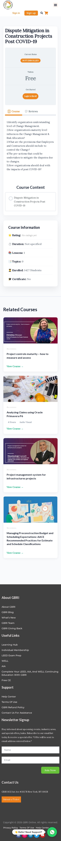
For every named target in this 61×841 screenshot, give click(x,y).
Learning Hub (10, 644)
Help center (9, 696)
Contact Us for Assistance (17, 712)
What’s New (9, 617)
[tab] (13, 112)
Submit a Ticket (11, 799)
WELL (5, 660)
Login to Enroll (30, 96)
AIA (4, 666)
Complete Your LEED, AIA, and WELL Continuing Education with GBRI (30, 673)
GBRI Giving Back (12, 628)
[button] (55, 4)
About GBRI (8, 606)
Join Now (50, 770)
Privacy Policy (10, 827)
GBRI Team (8, 623)
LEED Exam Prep (11, 655)
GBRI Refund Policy (13, 707)
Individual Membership (15, 650)
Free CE (6, 680)
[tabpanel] (30, 148)
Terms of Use (9, 702)
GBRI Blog (8, 612)
